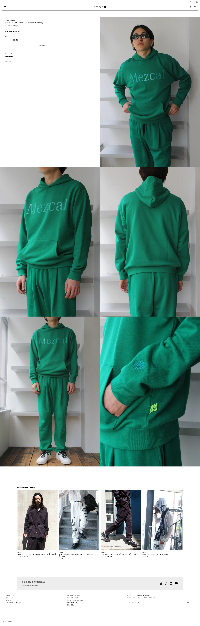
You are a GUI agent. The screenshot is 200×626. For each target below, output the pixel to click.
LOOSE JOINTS (10, 21)
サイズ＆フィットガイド (12, 600)
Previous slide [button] (15, 518)
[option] (38, 524)
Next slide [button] (185, 518)
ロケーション (9, 598)
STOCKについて (10, 595)
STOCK (10, 621)
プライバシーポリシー (73, 598)
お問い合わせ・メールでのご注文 (15, 602)
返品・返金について (72, 605)
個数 (6, 36)
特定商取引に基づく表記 (74, 595)
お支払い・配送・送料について (75, 600)
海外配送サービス (72, 602)
